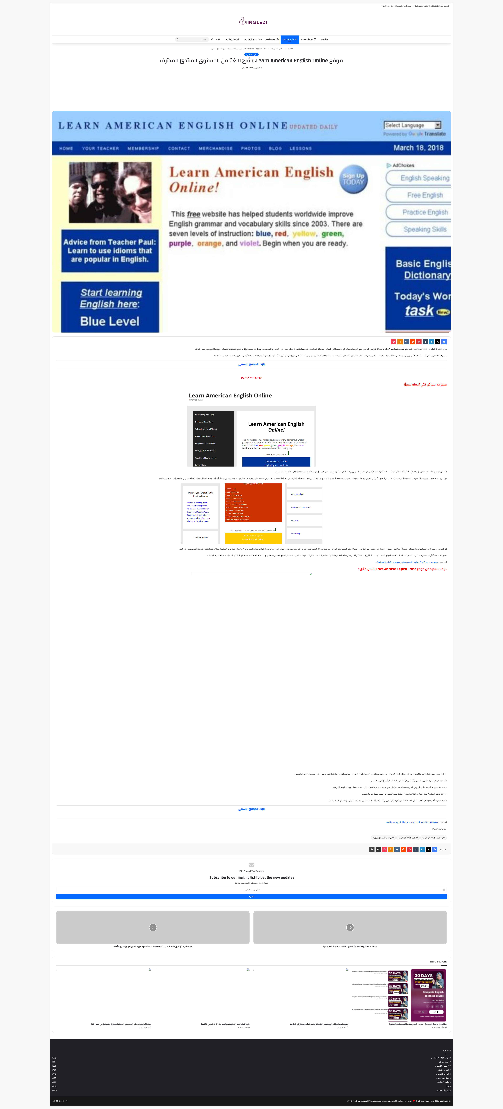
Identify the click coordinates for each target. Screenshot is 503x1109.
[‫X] (437, 341)
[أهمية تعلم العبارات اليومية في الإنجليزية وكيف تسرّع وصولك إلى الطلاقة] (300, 995)
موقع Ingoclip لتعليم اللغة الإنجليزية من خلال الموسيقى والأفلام (412, 822)
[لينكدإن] (431, 341)
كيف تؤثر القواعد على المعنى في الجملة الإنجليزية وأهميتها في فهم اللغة (121, 1024)
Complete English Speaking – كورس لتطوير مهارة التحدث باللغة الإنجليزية (418, 1024)
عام (219, 39)
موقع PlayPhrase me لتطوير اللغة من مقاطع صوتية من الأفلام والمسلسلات (407, 562)
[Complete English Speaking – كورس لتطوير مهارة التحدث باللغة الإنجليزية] (399, 995)
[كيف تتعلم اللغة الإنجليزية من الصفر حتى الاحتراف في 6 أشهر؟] (202, 995)
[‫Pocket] (393, 341)
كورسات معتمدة (307, 39)
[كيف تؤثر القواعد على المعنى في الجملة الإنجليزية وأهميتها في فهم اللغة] (103, 995)
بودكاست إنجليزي (442, 1078)
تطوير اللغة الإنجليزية (407, 837)
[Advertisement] (251, 89)
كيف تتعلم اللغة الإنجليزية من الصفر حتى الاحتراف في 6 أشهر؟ (225, 1024)
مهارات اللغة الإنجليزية (382, 837)
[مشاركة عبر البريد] (378, 849)
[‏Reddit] (412, 341)
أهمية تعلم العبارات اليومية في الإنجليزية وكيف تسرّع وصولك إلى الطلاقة (319, 1024)
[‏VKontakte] (406, 341)
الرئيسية (322, 39)
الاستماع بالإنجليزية (252, 39)
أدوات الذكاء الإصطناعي (440, 1058)
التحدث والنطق (271, 39)
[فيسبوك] (444, 341)
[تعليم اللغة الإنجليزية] (251, 22)
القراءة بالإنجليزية (233, 39)
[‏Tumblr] (425, 341)
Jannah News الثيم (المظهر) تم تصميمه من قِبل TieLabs (390, 1101)
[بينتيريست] (419, 341)
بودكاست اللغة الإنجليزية (432, 837)
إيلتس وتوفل (444, 1062)
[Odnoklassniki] (400, 341)
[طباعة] (371, 849)
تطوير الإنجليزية (288, 39)
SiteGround (352, 1101)
